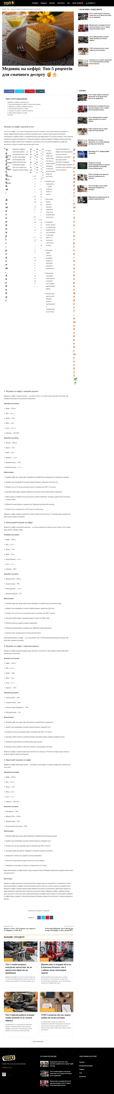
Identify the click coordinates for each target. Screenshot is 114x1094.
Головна (4, 9)
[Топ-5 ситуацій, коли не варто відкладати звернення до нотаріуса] (82, 188)
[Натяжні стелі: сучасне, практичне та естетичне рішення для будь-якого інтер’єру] (83, 63)
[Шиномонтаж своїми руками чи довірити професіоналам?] (82, 200)
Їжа (8, 9)
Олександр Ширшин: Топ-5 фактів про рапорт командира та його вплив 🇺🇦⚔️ (59, 929)
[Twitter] (43, 917)
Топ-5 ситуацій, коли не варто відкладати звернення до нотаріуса (97, 187)
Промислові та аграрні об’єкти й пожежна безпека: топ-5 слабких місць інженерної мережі (99, 27)
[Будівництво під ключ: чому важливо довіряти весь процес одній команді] (44, 1064)
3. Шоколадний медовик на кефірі (17, 108)
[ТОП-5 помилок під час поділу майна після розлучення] (83, 51)
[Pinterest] (47, 917)
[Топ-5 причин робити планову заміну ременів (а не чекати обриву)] (83, 39)
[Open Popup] (4, 1074)
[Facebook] (39, 917)
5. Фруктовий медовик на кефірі (17, 113)
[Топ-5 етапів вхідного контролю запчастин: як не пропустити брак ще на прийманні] (83, 16)
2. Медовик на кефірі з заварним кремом (20, 106)
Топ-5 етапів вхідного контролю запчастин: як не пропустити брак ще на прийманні (100, 15)
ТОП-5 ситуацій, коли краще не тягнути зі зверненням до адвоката (98, 176)
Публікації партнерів (47, 1010)
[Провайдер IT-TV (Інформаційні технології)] (82, 154)
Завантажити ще (38, 1041)
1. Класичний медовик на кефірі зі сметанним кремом (23, 104)
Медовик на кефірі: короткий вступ (18, 102)
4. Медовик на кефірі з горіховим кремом (20, 110)
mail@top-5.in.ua (7, 1067)
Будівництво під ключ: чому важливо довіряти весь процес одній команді (61, 1064)
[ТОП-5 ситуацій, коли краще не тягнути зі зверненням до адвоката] (82, 177)
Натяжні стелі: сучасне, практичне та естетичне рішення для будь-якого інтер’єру (100, 61)
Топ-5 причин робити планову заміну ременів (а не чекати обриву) (99, 38)
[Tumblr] (51, 917)
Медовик (6, 131)
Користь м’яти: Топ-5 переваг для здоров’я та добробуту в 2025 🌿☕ (19, 929)
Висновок (10, 115)
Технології (8, 959)
